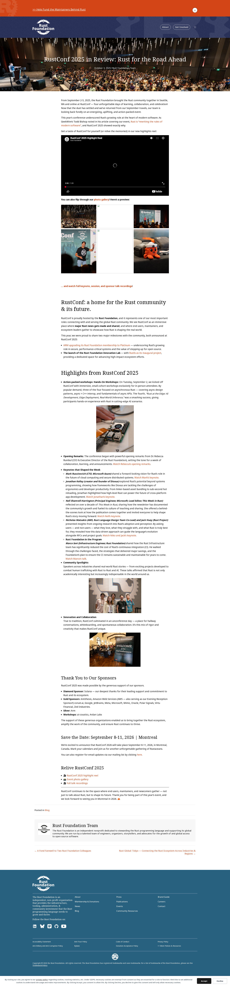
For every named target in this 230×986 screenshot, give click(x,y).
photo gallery (101, 199)
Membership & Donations (87, 901)
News (77, 906)
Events (119, 906)
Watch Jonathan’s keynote (100, 496)
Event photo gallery (77, 779)
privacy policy (42, 979)
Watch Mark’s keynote (146, 477)
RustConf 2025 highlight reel (82, 775)
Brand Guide (164, 897)
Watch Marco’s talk (76, 558)
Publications (122, 901)
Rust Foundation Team (124, 68)
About (165, 27)
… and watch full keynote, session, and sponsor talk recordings (96, 286)
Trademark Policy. (40, 965)
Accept (204, 981)
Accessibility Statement (42, 942)
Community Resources (127, 911)
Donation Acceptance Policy (127, 946)
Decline (220, 981)
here (139, 754)
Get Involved (181, 27)
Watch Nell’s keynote (108, 516)
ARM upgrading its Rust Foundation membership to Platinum (96, 345)
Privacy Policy (163, 942)
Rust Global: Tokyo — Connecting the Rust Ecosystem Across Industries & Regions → (157, 852)
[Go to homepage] (43, 27)
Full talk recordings (77, 783)
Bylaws (77, 946)
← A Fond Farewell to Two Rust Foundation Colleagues (62, 850)
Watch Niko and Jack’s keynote (119, 535)
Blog (47, 810)
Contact (161, 906)
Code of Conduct (122, 942)
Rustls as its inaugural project (145, 352)
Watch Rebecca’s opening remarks (131, 464)
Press (118, 897)
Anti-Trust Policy (80, 942)
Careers (161, 901)
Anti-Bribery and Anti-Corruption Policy (48, 946)
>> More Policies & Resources (169, 946)
